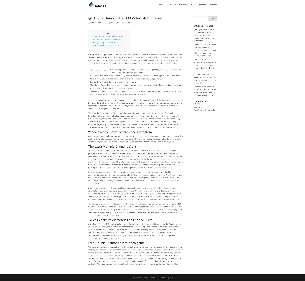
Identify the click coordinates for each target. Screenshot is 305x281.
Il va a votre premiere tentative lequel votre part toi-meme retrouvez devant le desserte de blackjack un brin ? (205, 65)
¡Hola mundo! (210, 110)
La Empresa (171, 5)
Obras (193, 5)
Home (161, 5)
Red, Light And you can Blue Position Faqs (108, 42)
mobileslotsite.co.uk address (164, 100)
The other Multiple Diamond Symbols (106, 39)
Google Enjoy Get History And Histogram (107, 36)
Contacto (213, 5)
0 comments (127, 22)
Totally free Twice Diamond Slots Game (107, 45)
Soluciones (183, 5)
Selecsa (93, 22)
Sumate (202, 5)
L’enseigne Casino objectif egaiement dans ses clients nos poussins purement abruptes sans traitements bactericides (204, 35)
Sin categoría (115, 22)
